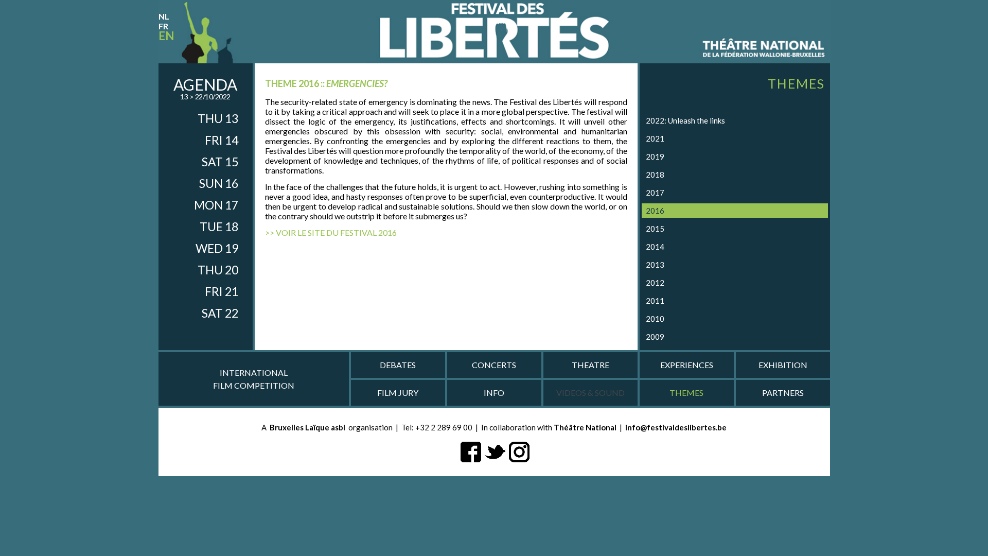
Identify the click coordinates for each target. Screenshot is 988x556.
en (166, 36)
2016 (655, 210)
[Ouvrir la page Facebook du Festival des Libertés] (471, 451)
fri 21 (221, 291)
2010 (655, 318)
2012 (655, 282)
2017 (655, 192)
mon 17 (216, 205)
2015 (655, 228)
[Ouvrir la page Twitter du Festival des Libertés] (495, 451)
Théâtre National (585, 427)
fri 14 (221, 140)
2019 (655, 156)
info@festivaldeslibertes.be (676, 427)
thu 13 (218, 118)
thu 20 (218, 269)
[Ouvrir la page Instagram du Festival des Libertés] (519, 451)
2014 (655, 246)
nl (163, 16)
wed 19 (217, 248)
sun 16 (218, 183)
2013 (655, 264)
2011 (655, 300)
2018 (655, 174)
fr (163, 26)
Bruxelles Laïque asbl (307, 427)
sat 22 (220, 313)
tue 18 (219, 226)
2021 (655, 138)
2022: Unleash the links (685, 120)
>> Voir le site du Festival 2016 (331, 232)
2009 (655, 336)
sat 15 (220, 161)
